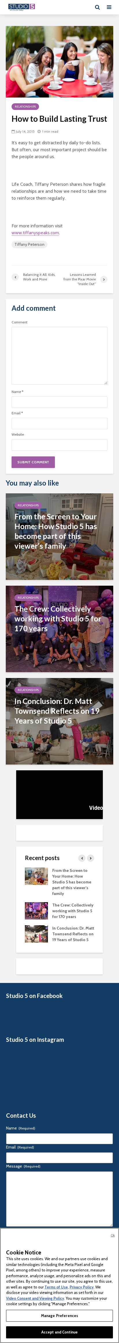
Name (17, 392)
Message (23, 1166)
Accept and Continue (59, 1332)
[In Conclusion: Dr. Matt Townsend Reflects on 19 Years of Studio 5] (59, 721)
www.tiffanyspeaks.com (35, 232)
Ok (113, 1235)
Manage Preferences (59, 1315)
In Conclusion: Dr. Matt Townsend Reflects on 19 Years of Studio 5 (73, 934)
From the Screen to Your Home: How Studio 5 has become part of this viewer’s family (71, 882)
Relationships (25, 106)
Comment (19, 322)
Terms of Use (56, 1287)
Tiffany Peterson (29, 244)
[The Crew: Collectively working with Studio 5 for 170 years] (59, 628)
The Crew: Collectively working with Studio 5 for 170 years (73, 910)
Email (17, 413)
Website (18, 434)
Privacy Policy (82, 1287)
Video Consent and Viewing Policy (35, 1298)
